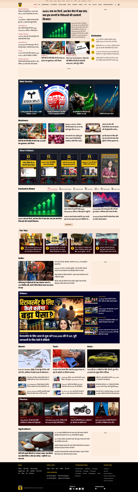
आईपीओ (32, 471)
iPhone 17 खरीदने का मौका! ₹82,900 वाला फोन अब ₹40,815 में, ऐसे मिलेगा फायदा (72, 386)
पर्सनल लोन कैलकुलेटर (63, 476)
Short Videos (26, 151)
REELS (69, 5)
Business (74, 5)
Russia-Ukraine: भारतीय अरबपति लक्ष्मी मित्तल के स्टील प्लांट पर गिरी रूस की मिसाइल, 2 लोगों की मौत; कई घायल (38, 392)
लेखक (48, 469)
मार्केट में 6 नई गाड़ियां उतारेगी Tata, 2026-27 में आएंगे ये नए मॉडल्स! (107, 379)
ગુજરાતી (68, 1)
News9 (51, 1)
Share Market (45, 5)
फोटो (57, 469)
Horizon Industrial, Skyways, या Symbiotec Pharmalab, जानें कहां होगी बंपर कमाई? (108, 332)
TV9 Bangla (85, 471)
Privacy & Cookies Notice (109, 476)
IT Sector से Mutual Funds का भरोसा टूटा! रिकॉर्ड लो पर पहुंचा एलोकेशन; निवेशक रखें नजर (107, 53)
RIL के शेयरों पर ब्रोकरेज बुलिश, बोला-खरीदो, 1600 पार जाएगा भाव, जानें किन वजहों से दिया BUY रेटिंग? (106, 40)
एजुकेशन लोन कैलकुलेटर (64, 478)
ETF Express (54, 5)
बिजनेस (20, 469)
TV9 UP (99, 474)
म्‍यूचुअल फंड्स (21, 471)
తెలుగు (59, 1)
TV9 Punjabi (78, 474)
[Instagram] (80, 489)
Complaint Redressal (109, 478)
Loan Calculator (52, 472)
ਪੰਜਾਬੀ (75, 1)
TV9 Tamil (84, 474)
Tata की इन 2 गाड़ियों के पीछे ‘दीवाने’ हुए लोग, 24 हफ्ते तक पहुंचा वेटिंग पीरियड (103, 371)
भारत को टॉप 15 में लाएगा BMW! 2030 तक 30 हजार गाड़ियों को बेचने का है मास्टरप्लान (107, 392)
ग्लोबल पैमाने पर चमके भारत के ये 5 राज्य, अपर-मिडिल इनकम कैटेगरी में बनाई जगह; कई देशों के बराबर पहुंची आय (107, 59)
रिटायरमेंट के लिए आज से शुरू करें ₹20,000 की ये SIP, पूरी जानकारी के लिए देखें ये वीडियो (48, 338)
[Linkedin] (83, 489)
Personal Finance (108, 5)
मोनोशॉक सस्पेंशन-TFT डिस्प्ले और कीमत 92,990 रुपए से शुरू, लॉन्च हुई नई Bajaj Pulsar (107, 386)
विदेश (22, 474)
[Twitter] (74, 489)
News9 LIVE (78, 476)
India (21, 259)
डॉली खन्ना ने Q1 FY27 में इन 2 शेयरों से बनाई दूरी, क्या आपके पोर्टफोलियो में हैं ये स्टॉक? (107, 47)
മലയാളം (84, 1)
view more (68, 224)
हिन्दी (47, 1)
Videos (100, 5)
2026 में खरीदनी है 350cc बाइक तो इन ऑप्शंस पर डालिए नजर (81, 421)
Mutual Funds (62, 5)
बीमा (28, 471)
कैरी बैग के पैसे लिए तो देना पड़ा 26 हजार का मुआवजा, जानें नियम (53, 59)
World (80, 5)
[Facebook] (71, 489)
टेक (27, 474)
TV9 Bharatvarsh (79, 469)
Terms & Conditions (108, 481)
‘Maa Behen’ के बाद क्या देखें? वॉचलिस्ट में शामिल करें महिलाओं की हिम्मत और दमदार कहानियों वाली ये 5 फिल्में (31, 421)
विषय (52, 469)
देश (19, 474)
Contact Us (106, 469)
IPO (39, 5)
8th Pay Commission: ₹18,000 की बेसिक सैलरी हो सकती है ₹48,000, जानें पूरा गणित (77, 61)
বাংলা (72, 1)
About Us (106, 471)
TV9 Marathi (87, 469)
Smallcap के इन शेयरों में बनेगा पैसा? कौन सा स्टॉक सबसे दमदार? (108, 300)
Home (35, 5)
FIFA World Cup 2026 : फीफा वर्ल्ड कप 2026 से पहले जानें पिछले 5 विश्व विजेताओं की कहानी (56, 421)
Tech (89, 5)
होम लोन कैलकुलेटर (51, 476)
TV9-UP (89, 1)
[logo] (20, 5)
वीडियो (61, 469)
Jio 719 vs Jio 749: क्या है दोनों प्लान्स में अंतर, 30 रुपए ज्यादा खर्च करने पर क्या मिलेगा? (73, 392)
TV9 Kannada (78, 471)
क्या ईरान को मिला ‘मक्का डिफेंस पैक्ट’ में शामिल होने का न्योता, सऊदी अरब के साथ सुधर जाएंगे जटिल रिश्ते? (38, 379)
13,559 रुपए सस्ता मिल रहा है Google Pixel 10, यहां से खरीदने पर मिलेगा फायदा (69, 371)
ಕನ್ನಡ (55, 1)
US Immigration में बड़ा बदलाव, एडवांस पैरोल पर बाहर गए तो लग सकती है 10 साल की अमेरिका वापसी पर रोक (38, 386)
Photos (95, 5)
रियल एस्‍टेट (39, 471)
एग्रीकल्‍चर (31, 474)
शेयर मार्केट (26, 469)
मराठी (63, 1)
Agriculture (24, 429)
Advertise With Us (108, 474)
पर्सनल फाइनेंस (33, 469)
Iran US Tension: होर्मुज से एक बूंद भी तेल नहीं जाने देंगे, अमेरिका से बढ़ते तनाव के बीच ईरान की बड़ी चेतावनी (34, 371)
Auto (85, 5)
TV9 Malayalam (92, 474)
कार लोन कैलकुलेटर (51, 478)
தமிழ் (79, 1)
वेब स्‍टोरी (67, 469)
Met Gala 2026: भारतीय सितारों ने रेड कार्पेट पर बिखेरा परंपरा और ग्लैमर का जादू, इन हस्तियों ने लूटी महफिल (106, 421)
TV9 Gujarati (93, 471)
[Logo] (20, 489)
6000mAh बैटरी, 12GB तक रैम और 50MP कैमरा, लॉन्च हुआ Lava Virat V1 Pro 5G (73, 379)
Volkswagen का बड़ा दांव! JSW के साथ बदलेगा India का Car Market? (108, 311)
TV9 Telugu (94, 469)
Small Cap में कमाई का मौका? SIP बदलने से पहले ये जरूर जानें (108, 321)
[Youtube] (77, 489)
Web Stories (25, 82)
